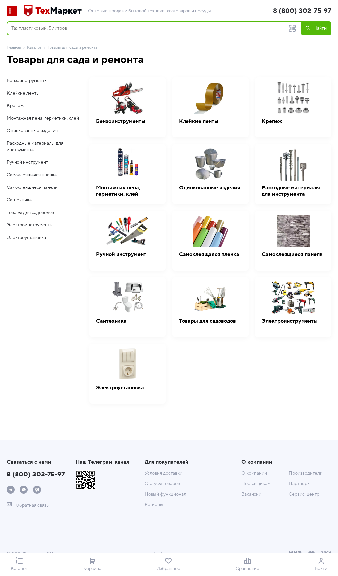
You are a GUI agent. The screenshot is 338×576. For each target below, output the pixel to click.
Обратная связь (32, 505)
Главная (14, 47)
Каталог (34, 47)
